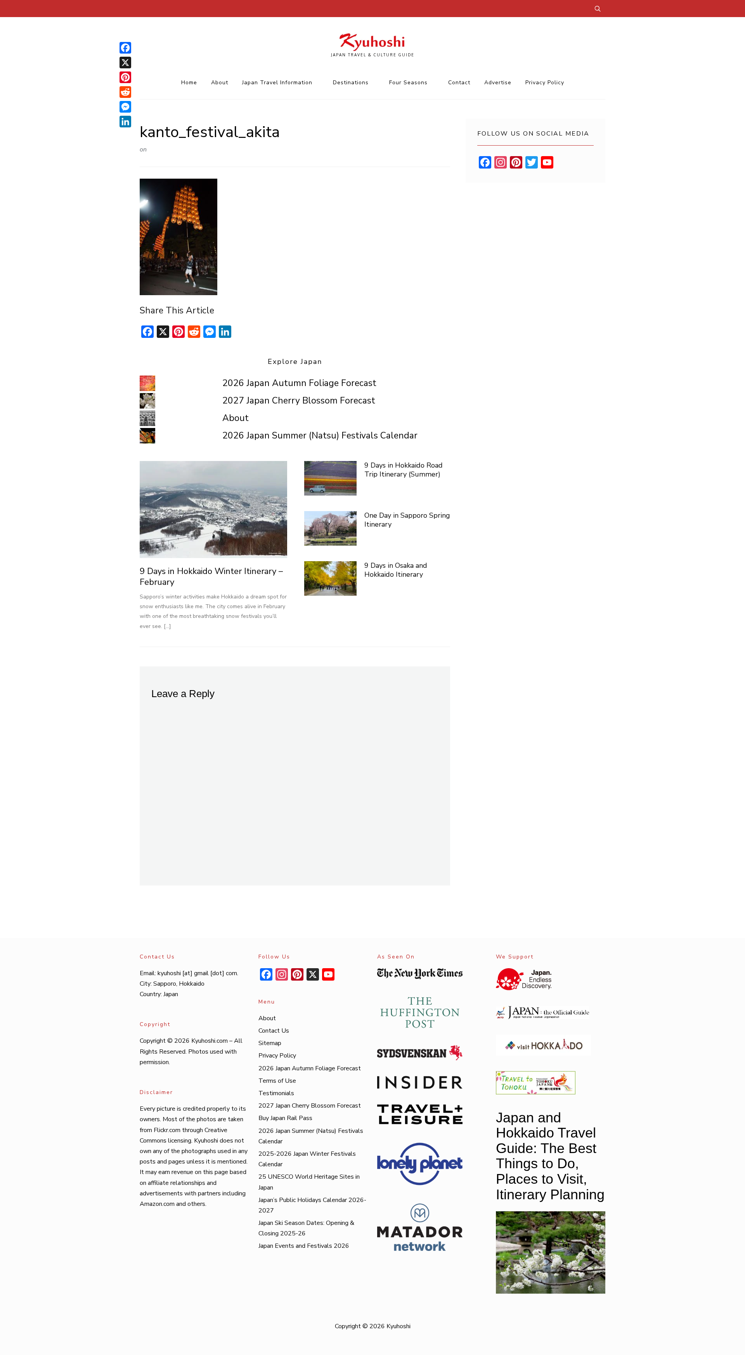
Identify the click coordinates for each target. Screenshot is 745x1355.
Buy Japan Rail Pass (285, 1118)
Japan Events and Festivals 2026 (303, 1246)
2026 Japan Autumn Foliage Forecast (299, 383)
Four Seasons (408, 82)
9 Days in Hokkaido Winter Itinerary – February (211, 576)
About (219, 82)
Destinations (351, 82)
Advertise (497, 82)
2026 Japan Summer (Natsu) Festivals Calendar (320, 436)
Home (189, 82)
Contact (459, 82)
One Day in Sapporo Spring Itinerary (407, 520)
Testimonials (276, 1093)
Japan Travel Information (277, 82)
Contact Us (273, 1030)
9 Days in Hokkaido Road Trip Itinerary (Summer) (403, 470)
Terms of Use (277, 1081)
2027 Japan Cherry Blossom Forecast (298, 401)
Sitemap (269, 1043)
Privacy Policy (544, 82)
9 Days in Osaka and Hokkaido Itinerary (395, 570)
